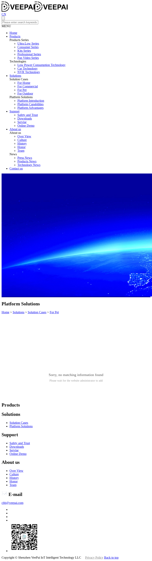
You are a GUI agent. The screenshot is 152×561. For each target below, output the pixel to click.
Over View (24, 136)
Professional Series (29, 54)
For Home (23, 82)
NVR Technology (28, 72)
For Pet (22, 90)
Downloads (24, 118)
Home (13, 33)
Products (15, 36)
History (22, 143)
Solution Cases (37, 312)
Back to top (111, 557)
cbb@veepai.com (12, 502)
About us (15, 129)
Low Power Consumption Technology (41, 65)
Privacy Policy (94, 557)
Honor (21, 147)
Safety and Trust (27, 115)
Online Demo (25, 125)
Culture (22, 140)
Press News (24, 157)
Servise (22, 122)
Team (20, 150)
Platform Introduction (30, 100)
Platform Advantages (30, 107)
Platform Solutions (21, 426)
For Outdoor (25, 93)
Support (14, 111)
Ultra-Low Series (28, 43)
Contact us (16, 168)
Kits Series (24, 50)
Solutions (15, 75)
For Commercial (27, 86)
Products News (26, 161)
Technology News (28, 165)
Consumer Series (28, 47)
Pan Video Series (28, 57)
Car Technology (27, 68)
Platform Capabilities (30, 104)
